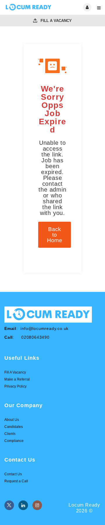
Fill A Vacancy (55, 20)
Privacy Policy (15, 386)
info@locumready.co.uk (44, 328)
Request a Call (16, 481)
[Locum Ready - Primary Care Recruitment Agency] (28, 7)
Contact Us (13, 474)
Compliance (14, 441)
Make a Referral (17, 379)
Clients (9, 434)
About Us (11, 420)
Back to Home (54, 234)
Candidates (13, 427)
